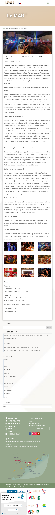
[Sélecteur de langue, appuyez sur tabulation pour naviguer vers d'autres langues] (21, 3)
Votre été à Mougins (10, 338)
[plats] (27, 259)
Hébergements (8, 383)
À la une (15, 61)
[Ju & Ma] (44, 246)
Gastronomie (8, 380)
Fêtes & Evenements (10, 376)
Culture (6, 373)
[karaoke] (10, 259)
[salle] (27, 272)
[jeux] (27, 246)
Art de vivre (8, 363)
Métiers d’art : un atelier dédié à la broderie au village (21, 347)
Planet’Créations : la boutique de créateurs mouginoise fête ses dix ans (26, 335)
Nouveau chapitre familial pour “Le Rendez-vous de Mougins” (22, 350)
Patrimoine (7, 393)
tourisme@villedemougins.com (37, 425)
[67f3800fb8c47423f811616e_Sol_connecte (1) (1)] (10, 246)
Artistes (6, 366)
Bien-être (7, 369)
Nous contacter (39, 428)
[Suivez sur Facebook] (30, 433)
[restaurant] (44, 259)
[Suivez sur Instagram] (33, 433)
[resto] (10, 272)
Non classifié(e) (9, 390)
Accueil (4, 28)
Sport (18, 61)
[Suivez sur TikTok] (35, 433)
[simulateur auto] (44, 272)
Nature (6, 386)
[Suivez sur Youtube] (38, 433)
